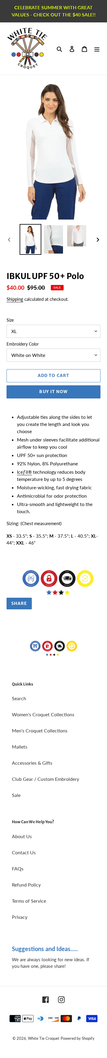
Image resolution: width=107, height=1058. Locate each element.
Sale (16, 795)
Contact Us (24, 852)
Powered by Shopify (78, 1038)
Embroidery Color (23, 343)
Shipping (15, 299)
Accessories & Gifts (32, 763)
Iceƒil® (24, 472)
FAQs (17, 868)
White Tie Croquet (43, 1038)
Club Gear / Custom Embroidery (45, 779)
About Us (22, 836)
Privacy (19, 917)
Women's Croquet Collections (43, 714)
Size (10, 320)
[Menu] (97, 48)
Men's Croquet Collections (39, 730)
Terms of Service (29, 901)
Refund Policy (26, 884)
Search (19, 698)
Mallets (19, 746)
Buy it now (53, 391)
